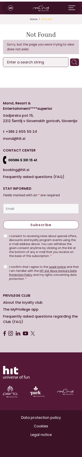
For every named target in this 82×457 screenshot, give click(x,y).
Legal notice (41, 434)
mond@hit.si (14, 138)
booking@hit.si (16, 169)
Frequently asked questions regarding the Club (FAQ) (40, 319)
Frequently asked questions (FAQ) (33, 176)
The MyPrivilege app (20, 309)
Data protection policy (41, 417)
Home (33, 19)
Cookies (41, 426)
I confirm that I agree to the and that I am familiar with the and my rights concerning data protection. (44, 273)
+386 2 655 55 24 (21, 131)
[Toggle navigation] (74, 8)
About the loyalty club (23, 302)
